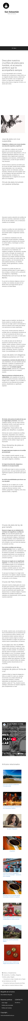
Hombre (4, 977)
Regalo (12, 977)
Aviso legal (4, 1002)
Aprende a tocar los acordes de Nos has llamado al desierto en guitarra (11, 896)
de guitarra (12, 851)
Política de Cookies (7, 1008)
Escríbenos (17, 1002)
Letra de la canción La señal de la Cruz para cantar (11, 785)
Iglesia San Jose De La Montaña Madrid (10, 940)
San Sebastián (12, 12)
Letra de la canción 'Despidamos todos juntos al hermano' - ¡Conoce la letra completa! (12, 875)
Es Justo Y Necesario (12, 828)
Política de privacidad (7, 1005)
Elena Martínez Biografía (6, 994)
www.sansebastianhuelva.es (7, 1015)
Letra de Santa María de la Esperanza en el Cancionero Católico (12, 807)
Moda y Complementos (10, 973)
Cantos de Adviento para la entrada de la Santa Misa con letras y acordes (12, 918)
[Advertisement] (14, 31)
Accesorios (7, 975)
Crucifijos (12, 975)
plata (8, 977)
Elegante (18, 975)
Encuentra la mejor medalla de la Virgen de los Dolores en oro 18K (11, 962)
